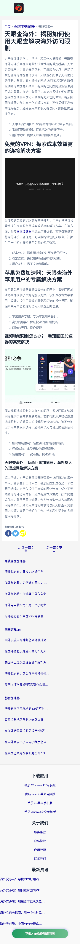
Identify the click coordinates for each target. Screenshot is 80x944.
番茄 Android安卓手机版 (40, 812)
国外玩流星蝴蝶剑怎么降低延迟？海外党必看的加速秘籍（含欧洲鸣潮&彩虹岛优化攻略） (27, 640)
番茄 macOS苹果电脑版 (40, 794)
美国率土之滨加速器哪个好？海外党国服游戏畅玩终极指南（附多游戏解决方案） (27, 662)
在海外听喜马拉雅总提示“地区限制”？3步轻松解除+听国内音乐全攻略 (27, 730)
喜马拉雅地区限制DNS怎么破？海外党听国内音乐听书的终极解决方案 (27, 719)
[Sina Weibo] (23, 533)
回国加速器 (24, 231)
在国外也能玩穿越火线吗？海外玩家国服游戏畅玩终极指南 (27, 651)
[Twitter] (15, 533)
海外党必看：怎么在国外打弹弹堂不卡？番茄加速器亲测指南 (27, 673)
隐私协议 (40, 841)
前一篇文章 (25, 549)
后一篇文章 (54, 549)
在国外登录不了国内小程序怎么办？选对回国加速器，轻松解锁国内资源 (27, 742)
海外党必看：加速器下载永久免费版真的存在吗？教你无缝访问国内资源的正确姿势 (27, 594)
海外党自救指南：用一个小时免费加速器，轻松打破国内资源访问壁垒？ (27, 605)
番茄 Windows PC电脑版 (40, 785)
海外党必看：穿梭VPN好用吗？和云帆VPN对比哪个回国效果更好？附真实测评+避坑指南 (27, 571)
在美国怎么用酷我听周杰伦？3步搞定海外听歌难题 (27, 753)
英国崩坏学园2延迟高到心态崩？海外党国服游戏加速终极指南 (27, 684)
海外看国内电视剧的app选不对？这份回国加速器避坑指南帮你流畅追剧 (27, 708)
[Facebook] (8, 533)
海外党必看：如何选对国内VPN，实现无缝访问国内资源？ (27, 582)
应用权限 (40, 850)
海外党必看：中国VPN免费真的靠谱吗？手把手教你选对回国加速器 (27, 616)
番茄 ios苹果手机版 (40, 803)
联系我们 (40, 858)
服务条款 (40, 832)
